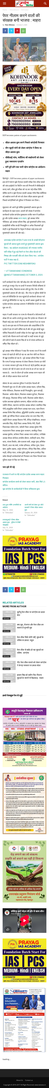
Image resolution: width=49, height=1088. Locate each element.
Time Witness (10, 25)
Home (5, 10)
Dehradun (24, 10)
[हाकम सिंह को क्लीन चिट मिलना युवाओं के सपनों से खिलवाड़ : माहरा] (9, 678)
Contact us (29, 1080)
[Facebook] (5, 30)
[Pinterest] (17, 30)
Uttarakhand (14, 10)
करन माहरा (22, 218)
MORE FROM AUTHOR (14, 606)
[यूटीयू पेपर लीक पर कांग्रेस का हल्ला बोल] (9, 615)
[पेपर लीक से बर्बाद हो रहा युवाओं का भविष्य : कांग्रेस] (9, 652)
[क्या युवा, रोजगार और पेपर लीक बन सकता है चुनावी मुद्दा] (9, 627)
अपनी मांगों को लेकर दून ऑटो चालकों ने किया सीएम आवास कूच (34, 507)
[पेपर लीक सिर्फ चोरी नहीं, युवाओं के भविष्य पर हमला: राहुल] (9, 640)
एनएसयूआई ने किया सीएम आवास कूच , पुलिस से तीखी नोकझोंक (11, 522)
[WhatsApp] (23, 30)
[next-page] (8, 687)
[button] (4, 3)
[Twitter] (11, 30)
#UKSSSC (23, 248)
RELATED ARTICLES (13, 602)
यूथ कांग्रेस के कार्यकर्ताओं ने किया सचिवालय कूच (21, 489)
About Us (19, 1080)
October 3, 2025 (34, 275)
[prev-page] (4, 687)
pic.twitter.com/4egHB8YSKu (20, 263)
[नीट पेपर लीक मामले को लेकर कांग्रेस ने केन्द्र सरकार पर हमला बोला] (9, 665)
